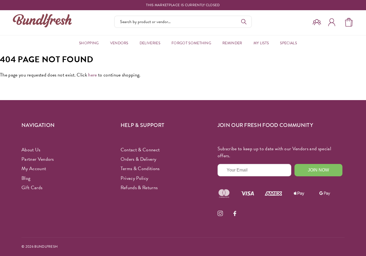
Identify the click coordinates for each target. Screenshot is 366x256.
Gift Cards (31, 187)
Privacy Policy (134, 178)
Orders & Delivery (138, 159)
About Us (30, 149)
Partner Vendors (37, 159)
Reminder (232, 43)
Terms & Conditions (140, 168)
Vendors (119, 43)
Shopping (89, 43)
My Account (33, 168)
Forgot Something (191, 43)
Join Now (318, 170)
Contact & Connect (140, 149)
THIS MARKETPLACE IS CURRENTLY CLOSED (183, 5)
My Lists (261, 43)
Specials (288, 43)
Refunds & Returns (139, 187)
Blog (25, 178)
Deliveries (150, 43)
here (92, 74)
